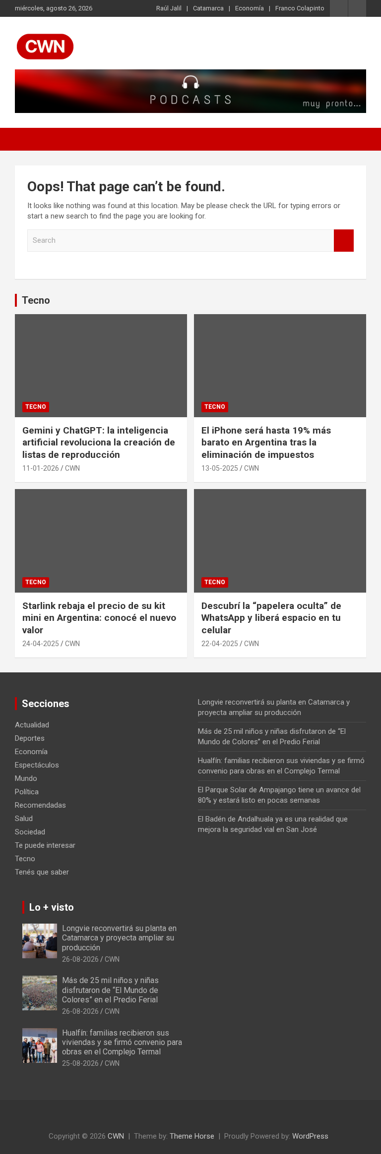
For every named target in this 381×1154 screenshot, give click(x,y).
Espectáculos (37, 765)
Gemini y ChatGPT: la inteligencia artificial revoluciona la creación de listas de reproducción (98, 442)
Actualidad (32, 724)
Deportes (30, 738)
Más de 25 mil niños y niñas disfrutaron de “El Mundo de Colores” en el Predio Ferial (110, 990)
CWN (72, 468)
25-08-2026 (80, 1063)
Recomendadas (40, 805)
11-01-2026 (40, 468)
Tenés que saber (42, 872)
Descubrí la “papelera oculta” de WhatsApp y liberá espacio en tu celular (271, 618)
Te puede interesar (45, 845)
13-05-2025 (219, 468)
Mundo (26, 778)
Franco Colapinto (299, 8)
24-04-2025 (40, 644)
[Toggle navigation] (27, 139)
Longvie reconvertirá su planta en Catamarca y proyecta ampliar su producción (119, 938)
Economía (249, 8)
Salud (24, 818)
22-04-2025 (219, 644)
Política (27, 791)
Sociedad (30, 831)
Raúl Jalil (169, 8)
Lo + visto (51, 907)
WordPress (310, 1136)
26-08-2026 (80, 959)
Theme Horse (192, 1136)
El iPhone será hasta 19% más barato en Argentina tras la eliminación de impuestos (266, 442)
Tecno (36, 300)
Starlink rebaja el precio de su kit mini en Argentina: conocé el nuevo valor (99, 618)
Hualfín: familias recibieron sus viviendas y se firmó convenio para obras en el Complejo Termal (122, 1042)
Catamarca (208, 8)
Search (344, 240)
